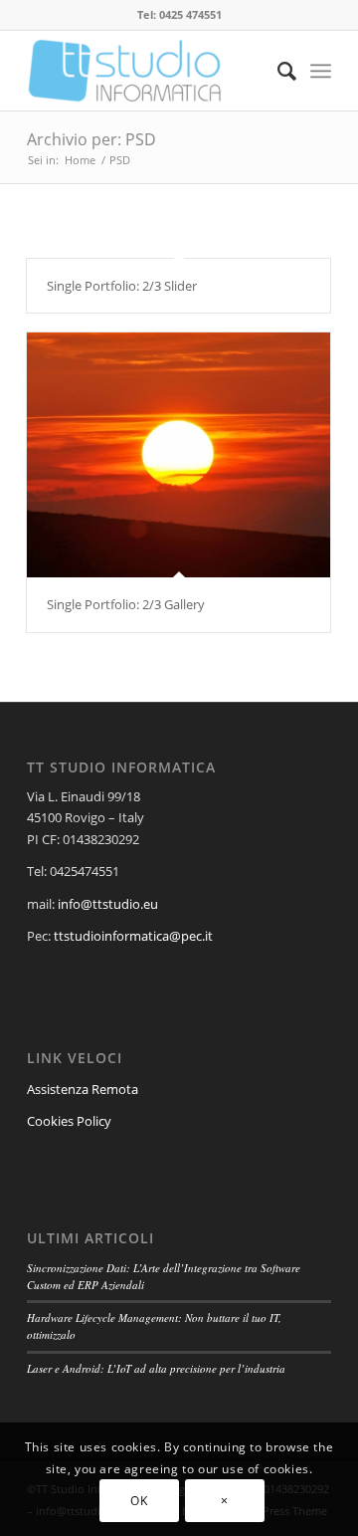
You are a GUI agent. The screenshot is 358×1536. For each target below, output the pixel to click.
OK (138, 1500)
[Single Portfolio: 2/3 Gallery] (178, 454)
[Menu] (320, 71)
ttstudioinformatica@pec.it (133, 936)
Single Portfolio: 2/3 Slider (122, 286)
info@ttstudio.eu (108, 904)
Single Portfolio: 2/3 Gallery (126, 604)
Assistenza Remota (82, 1089)
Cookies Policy (69, 1121)
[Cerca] (277, 70)
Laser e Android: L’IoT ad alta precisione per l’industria (156, 1368)
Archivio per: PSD (91, 139)
